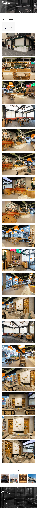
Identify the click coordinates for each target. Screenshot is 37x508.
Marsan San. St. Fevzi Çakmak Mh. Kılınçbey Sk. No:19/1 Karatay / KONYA (31, 498)
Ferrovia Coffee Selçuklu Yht (23, 479)
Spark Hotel (14, 480)
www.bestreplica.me (3, 491)
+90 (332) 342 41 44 (33, 495)
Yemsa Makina (32, 480)
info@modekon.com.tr (33, 496)
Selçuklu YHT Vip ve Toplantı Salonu (5, 479)
